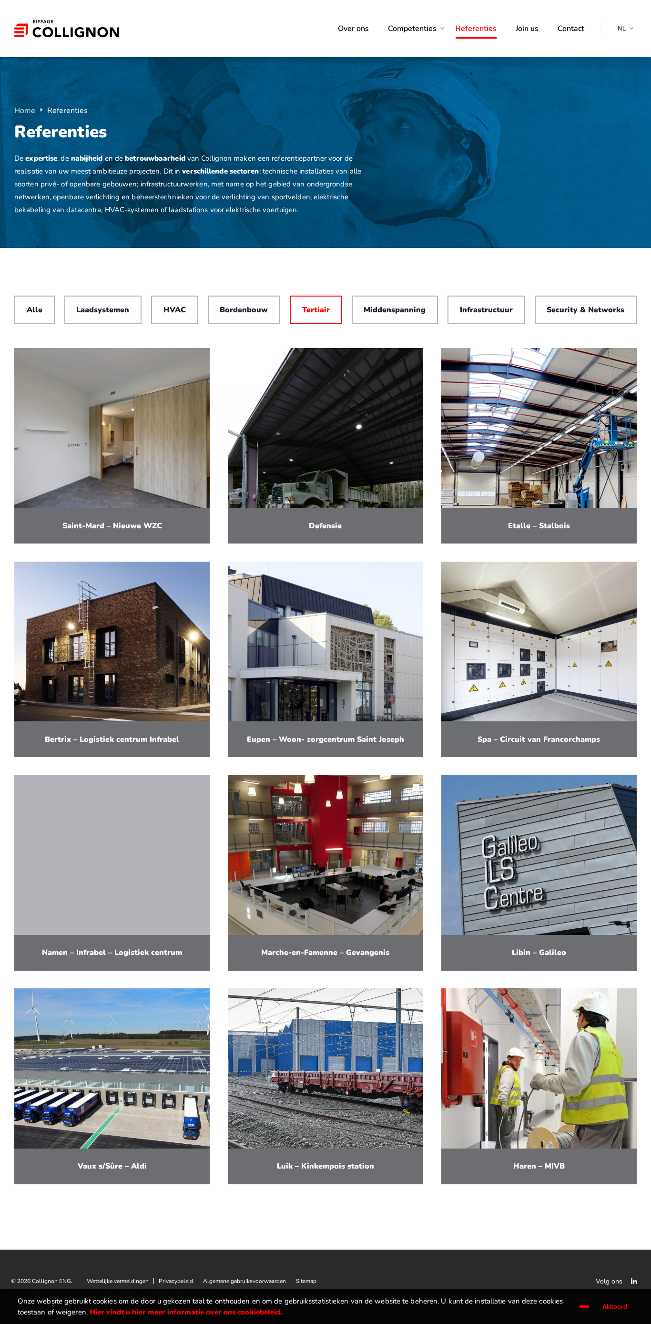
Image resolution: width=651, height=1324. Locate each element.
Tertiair (316, 310)
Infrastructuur (486, 310)
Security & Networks (585, 310)
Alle (34, 310)
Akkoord (614, 1306)
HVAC (174, 310)
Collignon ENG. (66, 29)
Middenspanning (395, 310)
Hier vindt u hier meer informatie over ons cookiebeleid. (186, 1312)
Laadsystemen (102, 310)
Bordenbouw (244, 310)
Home (24, 110)
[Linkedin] (634, 1281)
